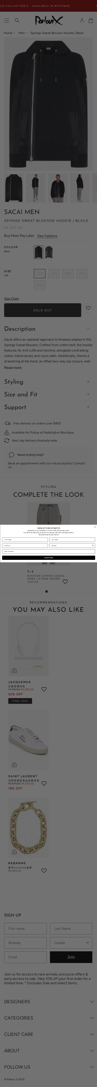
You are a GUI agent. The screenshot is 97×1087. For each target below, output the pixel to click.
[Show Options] (92, 546)
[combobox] (71, 546)
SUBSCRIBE (48, 558)
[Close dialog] (95, 527)
